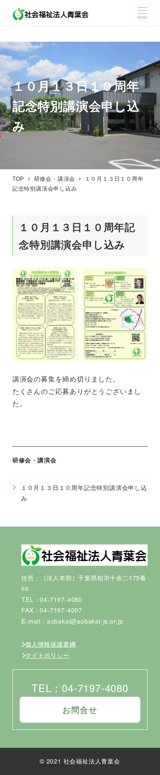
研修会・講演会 (34, 460)
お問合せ (80, 709)
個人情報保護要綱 (50, 644)
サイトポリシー (47, 655)
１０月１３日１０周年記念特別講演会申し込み (84, 493)
